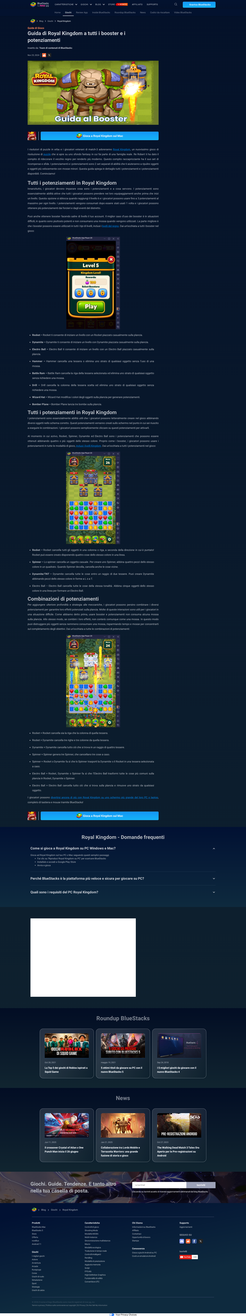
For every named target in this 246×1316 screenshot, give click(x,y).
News (143, 12)
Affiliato (137, 4)
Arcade (35, 1266)
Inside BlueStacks (101, 12)
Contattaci (136, 1234)
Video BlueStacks (183, 12)
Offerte (35, 1237)
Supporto (152, 4)
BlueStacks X (193, 327)
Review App (82, 12)
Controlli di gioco (92, 1227)
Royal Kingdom (64, 21)
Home (58, 12)
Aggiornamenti (186, 1227)
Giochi (84, 4)
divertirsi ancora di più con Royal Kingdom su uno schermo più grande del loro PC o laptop (104, 797)
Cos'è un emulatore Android (144, 1256)
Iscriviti (201, 1185)
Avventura (36, 1263)
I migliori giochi (38, 1256)
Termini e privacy (38, 1305)
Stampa (135, 1241)
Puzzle (179, 327)
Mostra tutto (197, 300)
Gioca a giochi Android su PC (144, 1252)
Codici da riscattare (160, 12)
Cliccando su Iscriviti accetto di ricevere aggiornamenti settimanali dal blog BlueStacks (170, 1191)
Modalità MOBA (91, 1234)
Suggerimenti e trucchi (185, 320)
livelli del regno (110, 226)
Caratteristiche (64, 4)
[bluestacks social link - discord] (182, 1241)
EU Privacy (81, 1305)
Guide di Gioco (180, 64)
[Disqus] (83, 957)
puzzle (47, 154)
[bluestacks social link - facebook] (194, 1241)
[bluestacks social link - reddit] (188, 1241)
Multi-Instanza (91, 1237)
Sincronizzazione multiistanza (97, 1241)
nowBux (35, 1241)
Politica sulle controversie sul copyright (61, 1305)
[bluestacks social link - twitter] (200, 1241)
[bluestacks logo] (39, 4)
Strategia (205, 320)
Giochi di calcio (38, 1290)
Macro (87, 1244)
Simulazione (37, 1280)
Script (87, 1268)
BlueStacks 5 (37, 1230)
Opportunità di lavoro (141, 1237)
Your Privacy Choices (126, 1314)
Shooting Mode (91, 1230)
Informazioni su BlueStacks (143, 1227)
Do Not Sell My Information (97, 1305)
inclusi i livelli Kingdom (88, 445)
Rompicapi (36, 1270)
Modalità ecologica (93, 1247)
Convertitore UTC (92, 1282)
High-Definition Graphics (95, 1275)
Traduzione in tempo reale (96, 1251)
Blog (98, 4)
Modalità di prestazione (95, 1261)
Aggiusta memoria (93, 1264)
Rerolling (88, 1258)
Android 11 (36, 1244)
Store (117, 4)
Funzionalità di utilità (93, 1278)
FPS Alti (88, 1271)
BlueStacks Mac (39, 1227)
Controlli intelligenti (93, 1254)
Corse (34, 1273)
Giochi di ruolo (38, 1276)
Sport (34, 1283)
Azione (35, 1259)
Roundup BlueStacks (125, 12)
